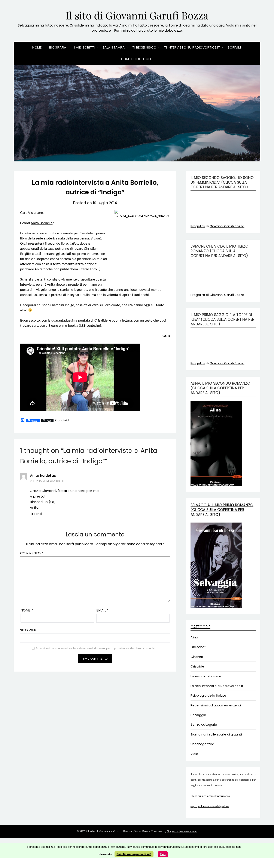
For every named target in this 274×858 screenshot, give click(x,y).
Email (102, 610)
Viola (194, 754)
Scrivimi (235, 47)
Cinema (197, 656)
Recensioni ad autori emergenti (216, 705)
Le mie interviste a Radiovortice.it (217, 686)
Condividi (62, 420)
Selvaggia (198, 715)
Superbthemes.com (182, 831)
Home (37, 47)
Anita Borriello (41, 223)
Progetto (198, 226)
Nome (27, 610)
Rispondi (36, 514)
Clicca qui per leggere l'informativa (210, 796)
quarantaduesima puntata (70, 320)
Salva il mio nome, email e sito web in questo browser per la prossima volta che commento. (96, 648)
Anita (34, 475)
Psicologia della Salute (208, 695)
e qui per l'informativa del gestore (210, 806)
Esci (163, 854)
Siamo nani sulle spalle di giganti (216, 734)
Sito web (28, 630)
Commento (31, 553)
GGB (166, 336)
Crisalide (197, 666)
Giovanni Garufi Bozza (227, 226)
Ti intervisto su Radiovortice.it (192, 47)
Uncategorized (202, 744)
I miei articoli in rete (206, 676)
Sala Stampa (114, 47)
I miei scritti (84, 47)
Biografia (57, 47)
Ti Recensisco (144, 47)
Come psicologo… (137, 59)
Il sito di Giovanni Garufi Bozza (137, 15)
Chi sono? (198, 647)
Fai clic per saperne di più (134, 854)
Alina (194, 637)
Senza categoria (204, 724)
